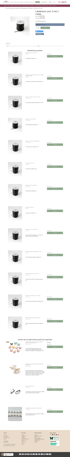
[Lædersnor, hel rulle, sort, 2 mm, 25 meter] (15, 281)
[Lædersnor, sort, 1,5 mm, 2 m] (15, 171)
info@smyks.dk (6, 442)
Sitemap (22, 444)
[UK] (60, 2)
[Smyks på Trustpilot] (54, 443)
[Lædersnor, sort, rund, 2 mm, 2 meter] (15, 61)
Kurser (19, 2)
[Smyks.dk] (6, 2)
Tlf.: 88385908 (6, 441)
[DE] (59, 2)
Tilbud (9, 5)
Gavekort (50, 5)
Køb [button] (45, 27)
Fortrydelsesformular (27, 2)
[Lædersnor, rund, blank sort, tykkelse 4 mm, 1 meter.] (15, 259)
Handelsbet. (22, 2)
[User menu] (62, 2)
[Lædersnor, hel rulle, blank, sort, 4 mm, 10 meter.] (15, 304)
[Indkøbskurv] (65, 2)
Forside (11, 2)
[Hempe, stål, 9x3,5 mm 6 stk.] (15, 394)
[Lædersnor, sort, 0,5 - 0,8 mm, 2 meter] (15, 237)
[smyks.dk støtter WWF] (54, 438)
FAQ (33, 2)
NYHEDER (5, 5)
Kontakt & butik (15, 2)
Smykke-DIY (37, 2)
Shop (31, 2)
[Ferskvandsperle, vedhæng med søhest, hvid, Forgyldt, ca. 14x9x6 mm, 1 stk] (15, 372)
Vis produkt (55, 56)
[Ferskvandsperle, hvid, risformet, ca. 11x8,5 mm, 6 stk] (15, 416)
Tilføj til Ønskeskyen (40, 31)
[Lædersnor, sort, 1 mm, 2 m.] (15, 215)
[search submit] (50, 2)
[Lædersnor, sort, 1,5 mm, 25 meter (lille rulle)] (15, 149)
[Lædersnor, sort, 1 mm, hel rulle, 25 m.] (15, 193)
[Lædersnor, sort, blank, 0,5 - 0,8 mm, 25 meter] (15, 105)
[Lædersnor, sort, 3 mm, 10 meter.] (15, 127)
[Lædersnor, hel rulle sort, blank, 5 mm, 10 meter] (15, 326)
